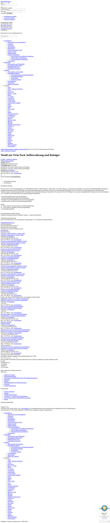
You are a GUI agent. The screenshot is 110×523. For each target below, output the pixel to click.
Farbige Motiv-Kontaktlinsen (19, 58)
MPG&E (10, 123)
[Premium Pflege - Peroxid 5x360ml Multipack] (14, 314)
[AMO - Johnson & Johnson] (9, 159)
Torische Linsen (12, 51)
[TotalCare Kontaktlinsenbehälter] (10, 256)
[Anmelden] (17, 358)
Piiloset (10, 132)
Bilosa (9, 95)
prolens (10, 134)
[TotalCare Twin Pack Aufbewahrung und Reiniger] (15, 347)
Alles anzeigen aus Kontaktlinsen (17, 42)
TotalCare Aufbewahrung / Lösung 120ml (12, 235)
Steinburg (10, 143)
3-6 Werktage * (11, 170)
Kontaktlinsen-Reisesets (14, 68)
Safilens (10, 137)
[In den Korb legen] (1, 38)
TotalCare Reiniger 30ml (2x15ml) (10, 250)
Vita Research (11, 146)
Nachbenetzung (12, 81)
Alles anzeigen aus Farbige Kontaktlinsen (22, 56)
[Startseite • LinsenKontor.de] (6, 1)
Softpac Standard (5, 323)
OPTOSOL (11, 129)
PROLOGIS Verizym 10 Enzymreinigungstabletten (15, 331)
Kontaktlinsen (8, 40)
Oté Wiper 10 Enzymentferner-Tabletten (11, 339)
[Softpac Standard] (6, 322)
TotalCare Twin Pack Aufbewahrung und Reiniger (14, 348)
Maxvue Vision (12, 120)
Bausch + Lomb (12, 93)
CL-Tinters (10, 96)
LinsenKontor (11, 115)
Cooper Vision (11, 101)
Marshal (10, 118)
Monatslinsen (11, 48)
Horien (9, 112)
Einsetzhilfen (14, 78)
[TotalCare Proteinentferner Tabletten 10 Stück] (14, 241)
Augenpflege (11, 82)
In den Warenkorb (15, 176)
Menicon (10, 121)
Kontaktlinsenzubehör (14, 73)
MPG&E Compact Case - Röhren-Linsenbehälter (14, 300)
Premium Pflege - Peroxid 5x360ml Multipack (13, 315)
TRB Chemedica (12, 145)
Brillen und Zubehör (13, 84)
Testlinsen (10, 44)
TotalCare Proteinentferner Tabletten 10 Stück (13, 243)
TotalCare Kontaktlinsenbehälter (9, 258)
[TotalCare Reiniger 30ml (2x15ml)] (11, 249)
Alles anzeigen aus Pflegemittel (16, 64)
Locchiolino (11, 117)
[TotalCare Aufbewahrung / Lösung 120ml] (13, 233)
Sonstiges (6, 70)
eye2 (9, 110)
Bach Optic (11, 92)
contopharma (11, 99)
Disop (9, 104)
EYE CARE (11, 109)
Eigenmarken (11, 61)
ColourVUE (11, 98)
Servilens (10, 140)
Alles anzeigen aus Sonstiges (15, 72)
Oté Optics (10, 131)
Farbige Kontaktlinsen (14, 54)
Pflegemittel (7, 62)
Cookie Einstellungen (10, 385)
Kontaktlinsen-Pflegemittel (15, 65)
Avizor (9, 90)
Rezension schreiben (8, 161)
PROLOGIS (11, 135)
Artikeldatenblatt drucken (7, 222)
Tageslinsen (11, 45)
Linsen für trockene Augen (15, 50)
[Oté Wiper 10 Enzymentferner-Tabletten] (12, 337)
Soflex (9, 141)
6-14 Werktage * (11, 325)
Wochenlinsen (11, 47)
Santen (9, 138)
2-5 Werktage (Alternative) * (14, 333)
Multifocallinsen (12, 53)
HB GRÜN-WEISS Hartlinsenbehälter (11, 308)
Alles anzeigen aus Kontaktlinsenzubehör (22, 75)
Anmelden (9, 13)
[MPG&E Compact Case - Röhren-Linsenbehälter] (15, 298)
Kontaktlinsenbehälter (17, 76)
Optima (10, 127)
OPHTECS (11, 126)
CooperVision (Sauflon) (14, 103)
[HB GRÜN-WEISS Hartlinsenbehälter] (12, 306)
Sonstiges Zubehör (16, 79)
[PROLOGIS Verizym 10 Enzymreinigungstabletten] (15, 329)
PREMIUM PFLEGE (14, 67)
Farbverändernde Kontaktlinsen (19, 59)
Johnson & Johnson (13, 113)
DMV (9, 107)
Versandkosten (17, 173)
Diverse (10, 106)
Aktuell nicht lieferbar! (12, 244)
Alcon (9, 87)
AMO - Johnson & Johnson (15, 89)
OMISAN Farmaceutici (14, 124)
